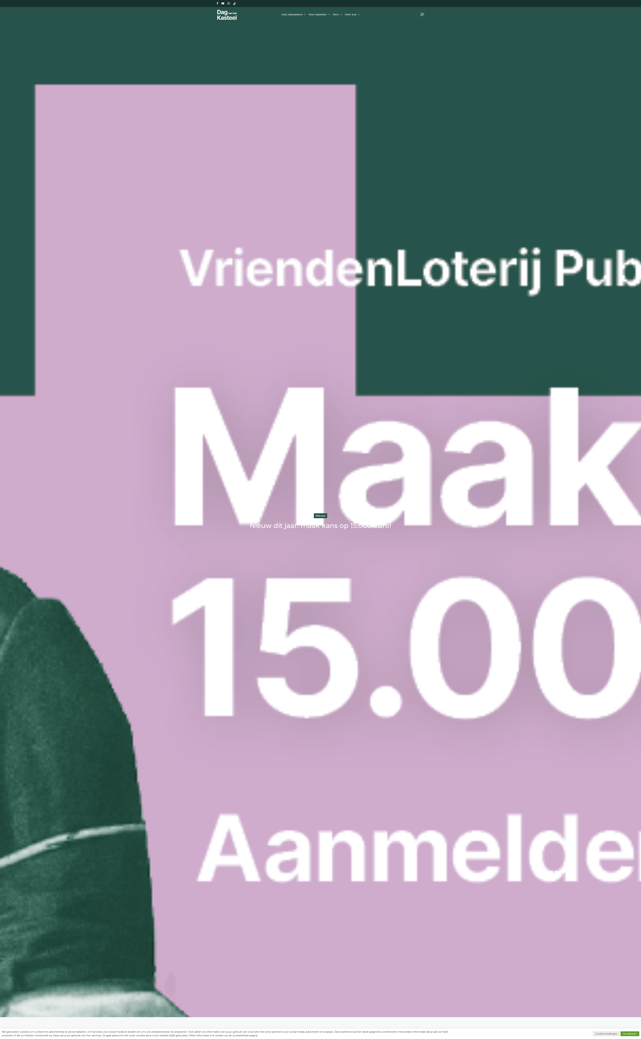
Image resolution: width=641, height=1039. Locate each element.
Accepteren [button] (630, 1033)
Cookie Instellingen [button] (606, 1033)
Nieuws (320, 515)
